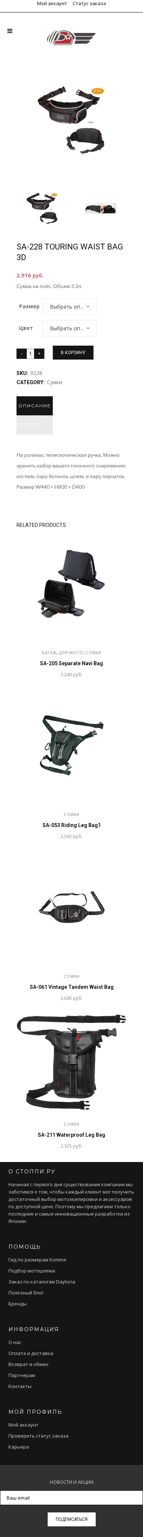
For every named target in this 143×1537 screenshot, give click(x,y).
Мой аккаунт (52, 3)
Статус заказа (89, 3)
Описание (34, 405)
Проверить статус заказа (38, 1435)
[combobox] (69, 307)
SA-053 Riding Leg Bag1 (72, 825)
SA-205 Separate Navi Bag (71, 663)
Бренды (17, 1303)
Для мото (71, 652)
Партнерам (21, 1375)
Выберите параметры (33, 675)
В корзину (73, 352)
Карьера (18, 1446)
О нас (14, 1342)
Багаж (49, 652)
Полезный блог (26, 1292)
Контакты (20, 1386)
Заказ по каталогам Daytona (41, 1281)
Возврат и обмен (28, 1364)
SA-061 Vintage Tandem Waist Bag (72, 987)
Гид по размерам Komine (37, 1259)
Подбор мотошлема (31, 1270)
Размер (29, 306)
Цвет (26, 327)
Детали (29, 424)
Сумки (54, 382)
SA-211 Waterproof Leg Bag (71, 1135)
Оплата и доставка (30, 1353)
